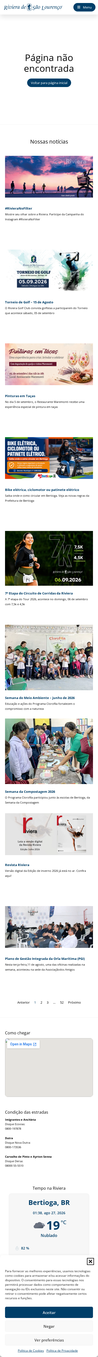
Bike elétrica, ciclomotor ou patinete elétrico (42, 489)
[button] (90, 1261)
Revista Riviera (17, 865)
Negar (49, 1326)
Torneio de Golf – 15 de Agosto (29, 302)
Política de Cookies (31, 1350)
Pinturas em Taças (20, 396)
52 (62, 1002)
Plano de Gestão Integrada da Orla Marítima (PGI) (45, 958)
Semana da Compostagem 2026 (30, 791)
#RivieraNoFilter (18, 208)
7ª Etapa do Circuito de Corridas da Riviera (39, 593)
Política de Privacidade (62, 1350)
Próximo (74, 1002)
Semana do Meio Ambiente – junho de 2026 (40, 698)
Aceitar (49, 1312)
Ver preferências (49, 1339)
